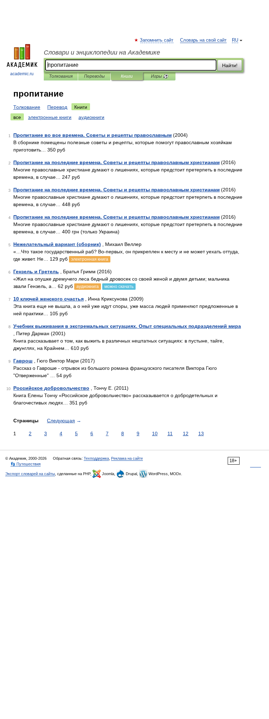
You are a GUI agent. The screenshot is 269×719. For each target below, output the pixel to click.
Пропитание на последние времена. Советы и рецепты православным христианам (116, 162)
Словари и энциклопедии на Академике (102, 52)
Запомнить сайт (156, 40)
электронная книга (89, 259)
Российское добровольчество (51, 388)
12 (185, 433)
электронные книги (49, 117)
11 (170, 433)
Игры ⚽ (159, 76)
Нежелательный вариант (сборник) (57, 244)
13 (201, 433)
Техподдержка (96, 458)
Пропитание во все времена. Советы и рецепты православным (92, 135)
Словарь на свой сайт (203, 40)
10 (155, 433)
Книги (127, 76)
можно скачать (118, 286)
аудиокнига (87, 286)
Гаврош (23, 361)
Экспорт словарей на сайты (30, 474)
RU (235, 40)
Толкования (61, 76)
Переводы (94, 76)
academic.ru (22, 73)
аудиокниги (91, 117)
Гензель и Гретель (36, 271)
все (17, 117)
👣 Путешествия (26, 464)
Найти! (229, 65)
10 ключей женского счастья (48, 299)
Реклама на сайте (127, 458)
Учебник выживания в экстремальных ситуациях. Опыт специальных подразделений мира (127, 326)
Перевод (57, 107)
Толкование (26, 107)
